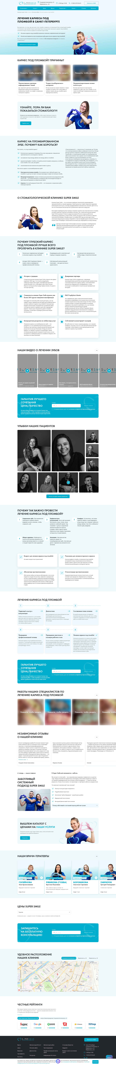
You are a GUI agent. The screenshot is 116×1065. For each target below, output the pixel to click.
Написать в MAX (91, 1039)
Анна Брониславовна (26, 883)
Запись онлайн (109, 1058)
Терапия (21, 912)
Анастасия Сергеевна (80, 883)
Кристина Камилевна (56, 883)
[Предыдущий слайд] (92, 60)
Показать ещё (22, 759)
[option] (68, 747)
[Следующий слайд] (97, 60)
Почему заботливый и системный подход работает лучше (69, 805)
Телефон (54, 402)
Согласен (95, 1062)
